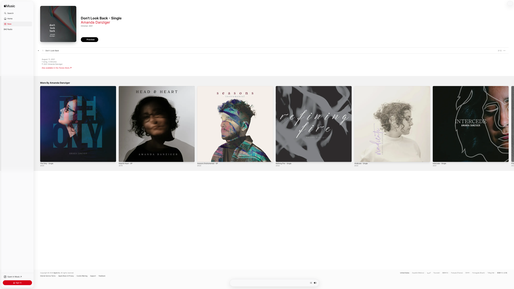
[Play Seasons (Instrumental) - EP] (201, 159)
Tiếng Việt (490, 273)
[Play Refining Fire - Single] (279, 159)
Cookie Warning (82, 276)
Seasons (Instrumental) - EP (209, 87)
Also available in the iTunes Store (55, 68)
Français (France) (457, 273)
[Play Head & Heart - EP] (122, 159)
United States (404, 273)
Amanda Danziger (95, 22)
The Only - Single (47, 87)
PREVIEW (499, 50)
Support (93, 276)
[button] (17, 13)
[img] (9, 6)
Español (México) (418, 273)
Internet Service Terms (48, 276)
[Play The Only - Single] (43, 159)
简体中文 (445, 273)
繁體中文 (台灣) (502, 273)
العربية (429, 273)
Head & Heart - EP (126, 87)
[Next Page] (511, 123)
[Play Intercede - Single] (436, 159)
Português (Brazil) (478, 273)
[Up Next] (311, 283)
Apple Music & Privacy (66, 276)
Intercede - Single (440, 87)
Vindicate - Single (361, 87)
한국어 (468, 273)
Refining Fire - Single (284, 87)
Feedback (102, 276)
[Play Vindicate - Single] (358, 159)
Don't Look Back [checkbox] (52, 51)
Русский (437, 273)
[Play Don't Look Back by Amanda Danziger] (43, 51)
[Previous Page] (37, 123)
